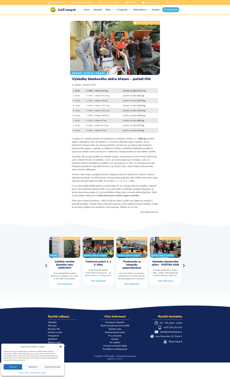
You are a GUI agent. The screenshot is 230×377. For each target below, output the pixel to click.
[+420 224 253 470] (49, 2)
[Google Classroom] (143, 2)
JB (122, 359)
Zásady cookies (24, 373)
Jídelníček (131, 2)
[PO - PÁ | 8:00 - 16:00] (99, 2)
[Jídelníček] (126, 2)
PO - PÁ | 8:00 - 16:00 (109, 2)
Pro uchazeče (115, 335)
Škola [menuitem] (108, 9)
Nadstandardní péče (115, 332)
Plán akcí (52, 325)
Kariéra (115, 339)
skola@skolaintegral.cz (83, 2)
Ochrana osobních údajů (38, 373)
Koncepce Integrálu (114, 322)
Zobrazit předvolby (52, 367)
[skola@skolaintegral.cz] (73, 2)
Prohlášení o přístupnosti (115, 349)
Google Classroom (152, 2)
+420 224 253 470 (58, 2)
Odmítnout (32, 367)
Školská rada (115, 329)
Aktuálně (52, 322)
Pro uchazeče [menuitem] (170, 9)
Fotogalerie (53, 335)
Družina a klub (55, 332)
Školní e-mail (54, 342)
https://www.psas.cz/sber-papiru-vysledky (118, 195)
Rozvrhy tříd (54, 329)
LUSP (117, 359)
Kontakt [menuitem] (155, 9)
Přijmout (12, 367)
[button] (60, 347)
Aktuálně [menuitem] (97, 9)
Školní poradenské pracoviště (115, 325)
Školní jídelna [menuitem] (139, 9)
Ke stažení (115, 342)
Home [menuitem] (87, 9)
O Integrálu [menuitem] (122, 9)
